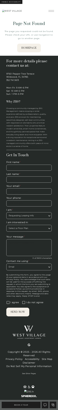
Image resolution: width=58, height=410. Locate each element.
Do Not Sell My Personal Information (29, 366)
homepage (28, 48)
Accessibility (32, 359)
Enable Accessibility (11, 2)
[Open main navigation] (51, 11)
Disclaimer (29, 362)
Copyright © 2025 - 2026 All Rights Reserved (29, 354)
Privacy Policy (12, 279)
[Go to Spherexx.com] (29, 396)
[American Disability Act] (29, 387)
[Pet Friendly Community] (33, 387)
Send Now (18, 312)
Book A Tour (21, 405)
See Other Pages (29, 373)
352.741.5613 (12, 80)
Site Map (47, 359)
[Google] (29, 345)
